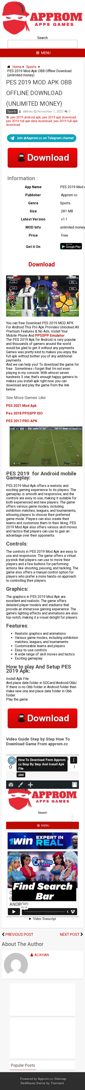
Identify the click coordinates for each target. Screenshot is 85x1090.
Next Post (70, 934)
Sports (31, 67)
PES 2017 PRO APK (21, 421)
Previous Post (19, 934)
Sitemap (60, 1079)
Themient (57, 1083)
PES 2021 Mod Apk (21, 406)
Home (17, 67)
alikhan (28, 111)
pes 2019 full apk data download (29, 121)
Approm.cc (46, 1079)
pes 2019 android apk (25, 117)
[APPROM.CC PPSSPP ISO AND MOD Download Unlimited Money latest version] (42, 34)
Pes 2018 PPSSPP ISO (24, 413)
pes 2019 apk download (59, 117)
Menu (46, 53)
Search (42, 38)
